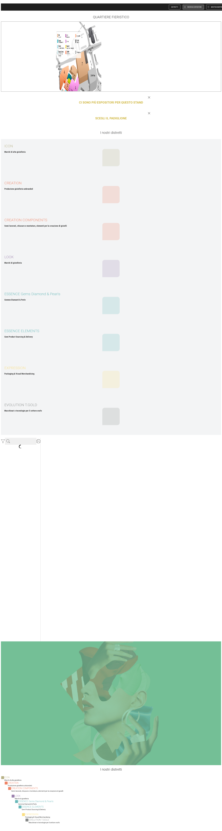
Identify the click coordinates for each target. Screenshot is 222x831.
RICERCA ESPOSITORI (194, 7)
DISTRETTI (174, 7)
